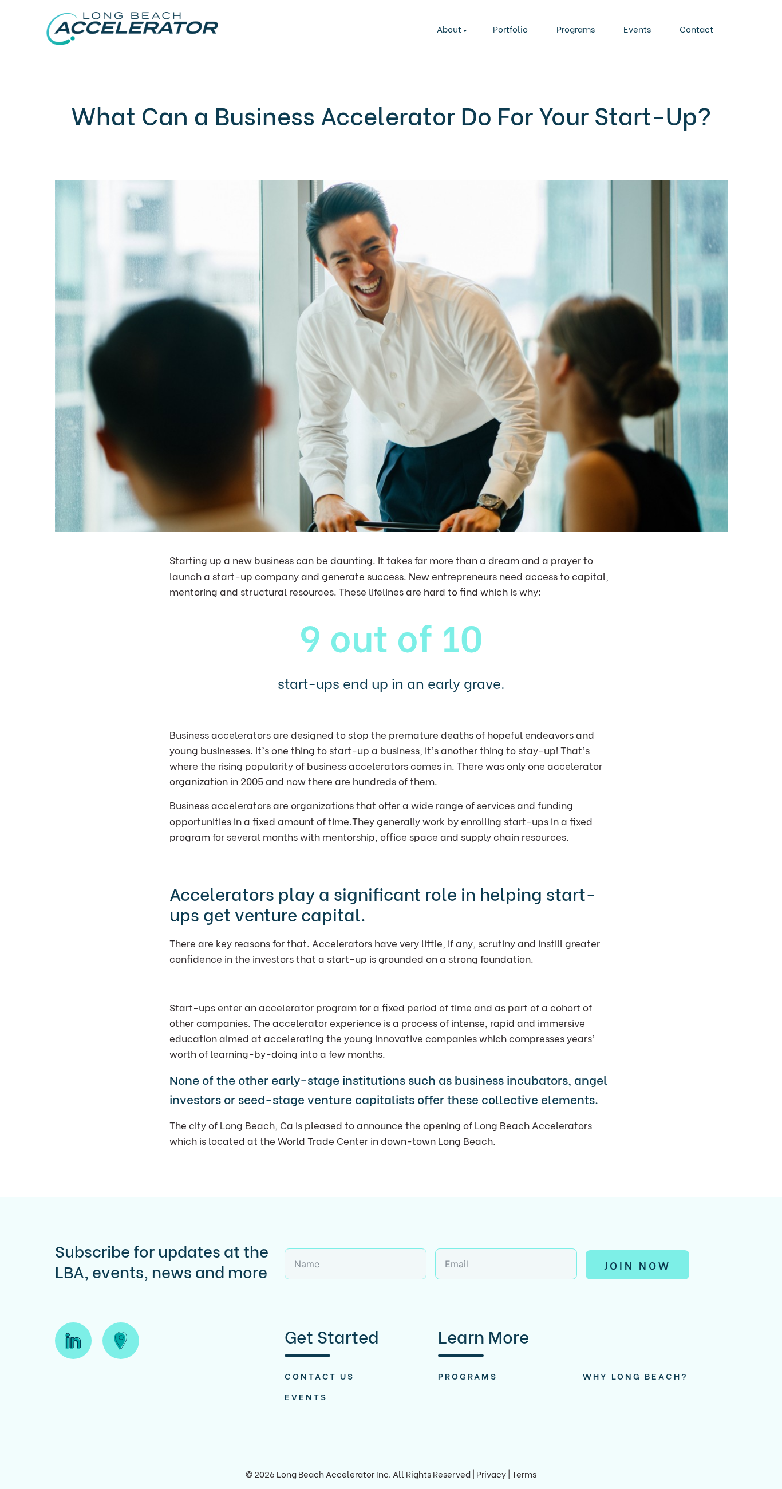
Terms (524, 1473)
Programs (575, 28)
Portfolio (510, 28)
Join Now (637, 1265)
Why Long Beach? (635, 1375)
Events (637, 28)
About (449, 28)
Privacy (491, 1473)
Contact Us (319, 1375)
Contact (696, 28)
